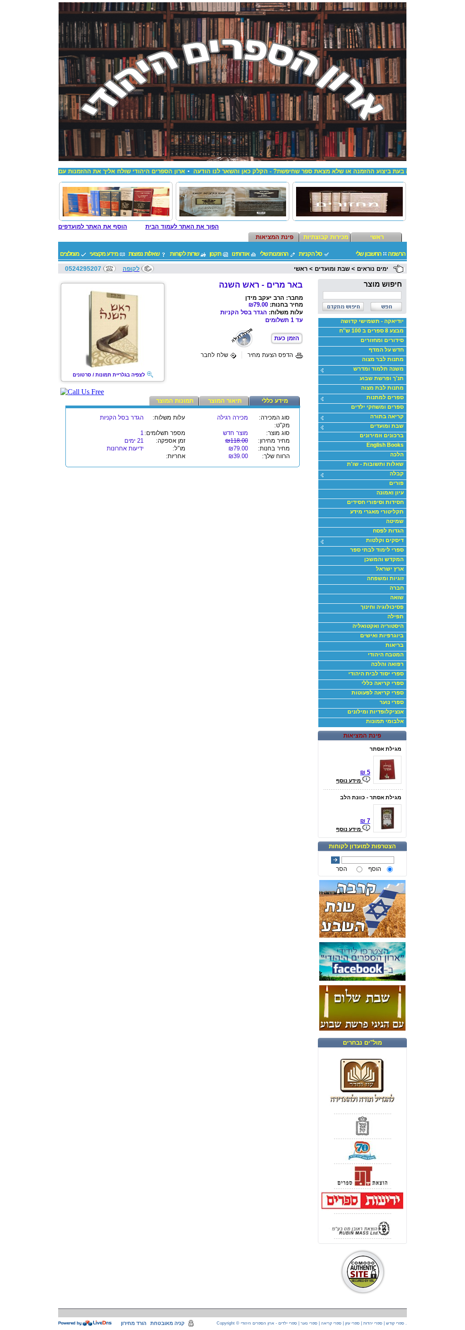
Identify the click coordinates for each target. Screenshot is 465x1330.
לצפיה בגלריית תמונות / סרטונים (109, 374)
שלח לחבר (214, 355)
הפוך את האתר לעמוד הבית (182, 226)
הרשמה (396, 253)
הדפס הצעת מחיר (270, 355)
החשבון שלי (369, 253)
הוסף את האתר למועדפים (92, 226)
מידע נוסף (349, 780)
